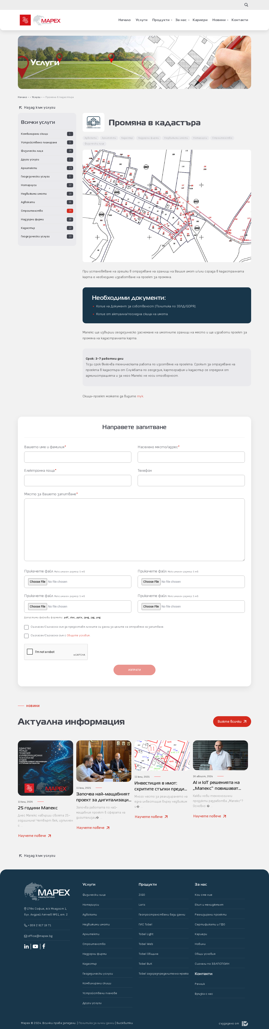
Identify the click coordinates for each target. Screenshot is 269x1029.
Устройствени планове (100, 993)
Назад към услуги (39, 107)
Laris (142, 904)
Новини (219, 20)
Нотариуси (29, 185)
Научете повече (32, 836)
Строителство (32, 211)
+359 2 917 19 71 (39, 925)
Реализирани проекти (211, 914)
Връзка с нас (204, 994)
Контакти (240, 20)
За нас (181, 20)
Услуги (142, 20)
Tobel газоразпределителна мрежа (164, 973)
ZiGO (142, 895)
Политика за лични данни (97, 1023)
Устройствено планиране (39, 142)
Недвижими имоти (34, 193)
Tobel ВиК (145, 964)
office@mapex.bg (40, 936)
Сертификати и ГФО (210, 924)
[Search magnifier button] (246, 4)
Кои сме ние (203, 895)
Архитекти (29, 168)
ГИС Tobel (145, 924)
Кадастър (28, 228)
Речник (200, 984)
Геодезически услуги (35, 176)
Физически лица (32, 151)
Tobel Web (146, 944)
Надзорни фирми (32, 219)
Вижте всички (229, 721)
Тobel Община (148, 954)
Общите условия (78, 635)
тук (140, 396)
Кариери (200, 20)
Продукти (161, 20)
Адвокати (28, 202)
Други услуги (30, 159)
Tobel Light (146, 934)
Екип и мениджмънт (209, 904)
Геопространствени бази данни (162, 914)
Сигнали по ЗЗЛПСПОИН (212, 964)
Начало (125, 20)
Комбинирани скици (34, 134)
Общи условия (205, 954)
